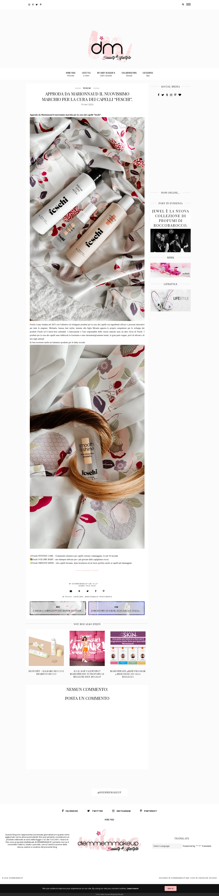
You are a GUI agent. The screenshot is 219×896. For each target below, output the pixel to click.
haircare (78, 597)
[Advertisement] (109, 16)
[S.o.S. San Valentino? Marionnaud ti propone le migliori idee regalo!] (87, 648)
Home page (71, 74)
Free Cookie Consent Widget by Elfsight (109, 894)
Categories (148, 74)
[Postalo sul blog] (79, 591)
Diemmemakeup (16, 878)
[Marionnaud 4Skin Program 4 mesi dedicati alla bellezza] (128, 648)
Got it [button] (171, 888)
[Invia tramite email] (71, 591)
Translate (206, 845)
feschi (87, 88)
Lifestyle (86, 74)
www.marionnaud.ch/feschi (87, 570)
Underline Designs (207, 878)
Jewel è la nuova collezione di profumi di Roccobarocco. (170, 218)
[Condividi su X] (88, 591)
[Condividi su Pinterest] (103, 591)
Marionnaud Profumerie (98, 597)
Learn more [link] (132, 888)
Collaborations (129, 74)
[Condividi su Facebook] (95, 591)
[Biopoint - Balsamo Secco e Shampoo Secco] (46, 648)
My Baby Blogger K (106, 74)
